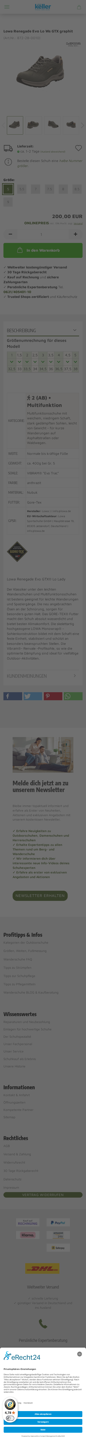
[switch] (10, 1418)
